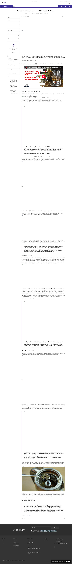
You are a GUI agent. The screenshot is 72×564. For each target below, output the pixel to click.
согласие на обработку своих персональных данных (48, 530)
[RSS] (62, 16)
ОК (68, 561)
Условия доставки (16, 545)
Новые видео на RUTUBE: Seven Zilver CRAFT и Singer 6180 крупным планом (13, 60)
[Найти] (57, 6)
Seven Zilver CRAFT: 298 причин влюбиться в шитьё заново (13, 66)
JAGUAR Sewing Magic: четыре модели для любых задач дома (14, 81)
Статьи (8, 76)
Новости (8, 55)
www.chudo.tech (29, 515)
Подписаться (55, 527)
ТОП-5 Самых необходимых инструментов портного (14, 92)
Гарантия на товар (16, 546)
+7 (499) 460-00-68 (33, 1)
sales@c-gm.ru (58, 541)
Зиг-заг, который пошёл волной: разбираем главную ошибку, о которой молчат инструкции (13, 72)
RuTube (56, 547)
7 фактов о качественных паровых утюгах (14, 87)
